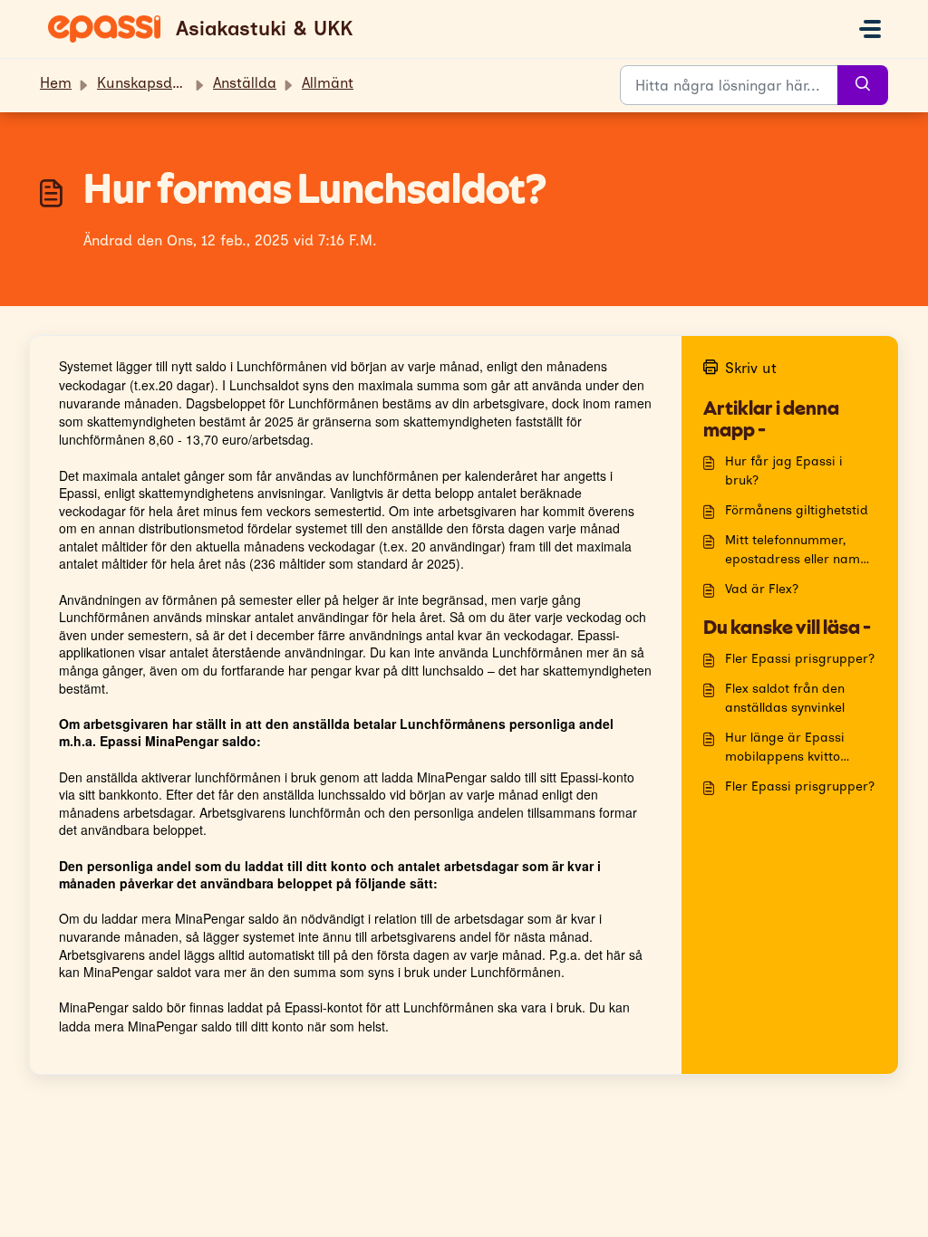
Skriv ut (751, 368)
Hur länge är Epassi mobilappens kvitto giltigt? (785, 748)
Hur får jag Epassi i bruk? (784, 471)
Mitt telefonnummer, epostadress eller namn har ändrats (796, 550)
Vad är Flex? (761, 589)
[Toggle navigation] (870, 29)
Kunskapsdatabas (159, 82)
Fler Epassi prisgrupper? (800, 658)
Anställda (244, 82)
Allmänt (327, 82)
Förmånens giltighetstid (796, 510)
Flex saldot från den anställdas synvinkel (785, 698)
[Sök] (862, 85)
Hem (56, 82)
